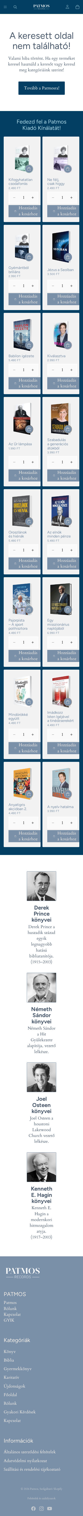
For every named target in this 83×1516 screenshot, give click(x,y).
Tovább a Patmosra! (41, 88)
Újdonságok (14, 1386)
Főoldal (10, 1395)
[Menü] (5, 7)
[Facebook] (33, 1508)
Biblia (9, 1360)
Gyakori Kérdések (20, 1412)
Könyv (10, 1352)
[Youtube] (49, 1508)
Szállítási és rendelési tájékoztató (32, 1469)
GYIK (9, 1320)
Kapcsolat (12, 1314)
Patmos (10, 1303)
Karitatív (11, 1378)
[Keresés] (15, 7)
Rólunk (10, 1309)
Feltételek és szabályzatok (41, 1498)
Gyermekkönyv (18, 1369)
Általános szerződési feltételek (30, 1452)
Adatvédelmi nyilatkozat (25, 1461)
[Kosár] (77, 7)
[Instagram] (41, 1508)
